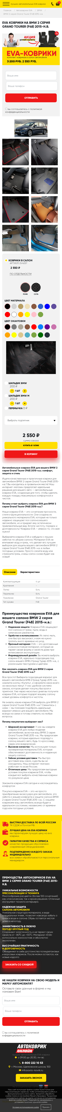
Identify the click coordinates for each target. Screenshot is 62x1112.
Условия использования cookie (25, 1107)
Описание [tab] (9, 572)
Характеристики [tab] (30, 572)
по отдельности (20, 273)
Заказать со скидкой (19, 964)
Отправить (31, 97)
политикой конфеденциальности (23, 110)
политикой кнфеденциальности (20, 1034)
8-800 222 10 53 (32, 1063)
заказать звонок (31, 1077)
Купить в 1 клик (31, 445)
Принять (46, 1107)
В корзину (31, 454)
